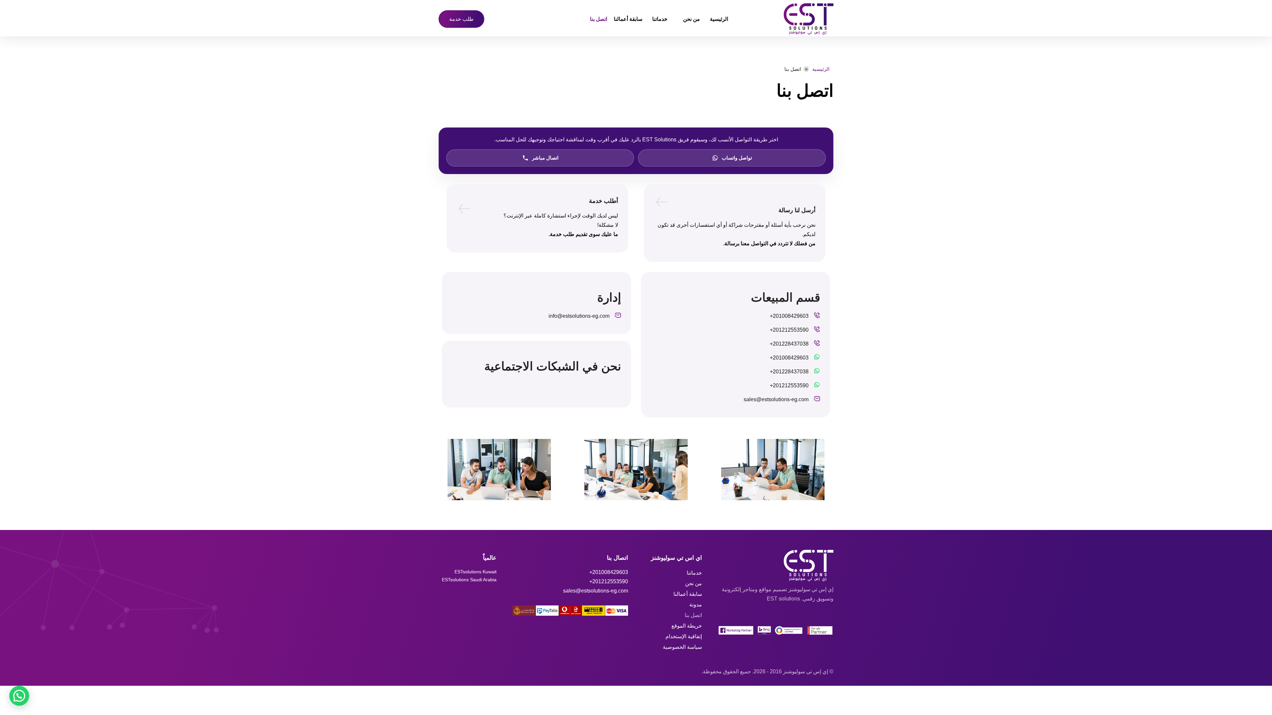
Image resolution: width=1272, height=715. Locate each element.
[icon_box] (795, 318)
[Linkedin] (554, 390)
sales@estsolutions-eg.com (595, 591)
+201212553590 (608, 581)
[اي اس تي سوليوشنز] (784, 19)
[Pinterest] (536, 390)
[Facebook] (591, 390)
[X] (520, 390)
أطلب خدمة (603, 201)
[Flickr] (573, 390)
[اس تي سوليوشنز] (775, 565)
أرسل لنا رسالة (797, 210)
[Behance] (610, 390)
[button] (19, 696)
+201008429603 (608, 572)
